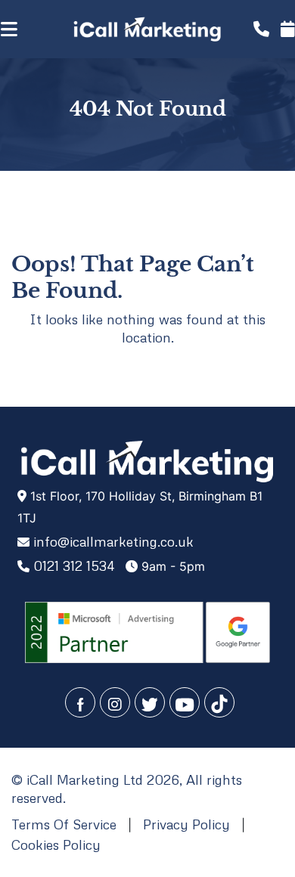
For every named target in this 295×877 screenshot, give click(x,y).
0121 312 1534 (73, 565)
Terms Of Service (63, 824)
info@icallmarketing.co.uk (113, 541)
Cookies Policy (56, 844)
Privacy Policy (186, 824)
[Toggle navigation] (24, 29)
